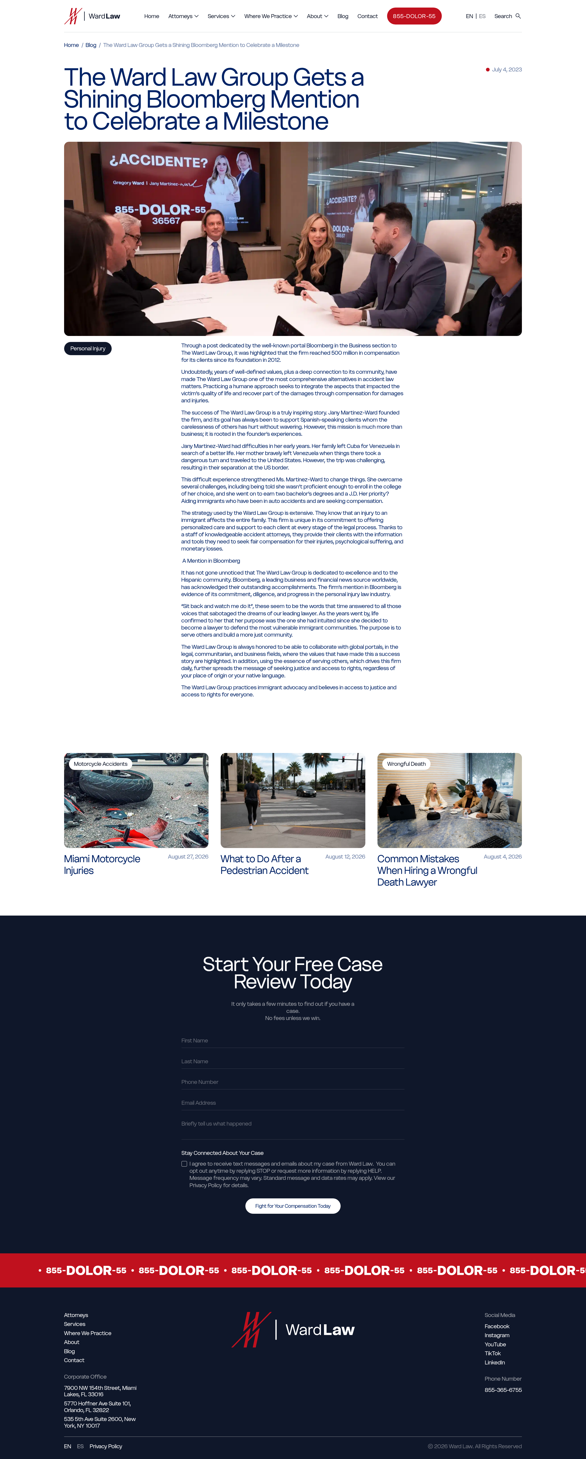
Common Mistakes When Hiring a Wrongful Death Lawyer (427, 870)
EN (469, 16)
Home (71, 45)
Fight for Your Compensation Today (293, 1206)
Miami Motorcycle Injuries (102, 865)
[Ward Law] (92, 16)
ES (482, 16)
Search (503, 16)
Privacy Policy (106, 1446)
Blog (91, 45)
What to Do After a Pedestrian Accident (265, 865)
